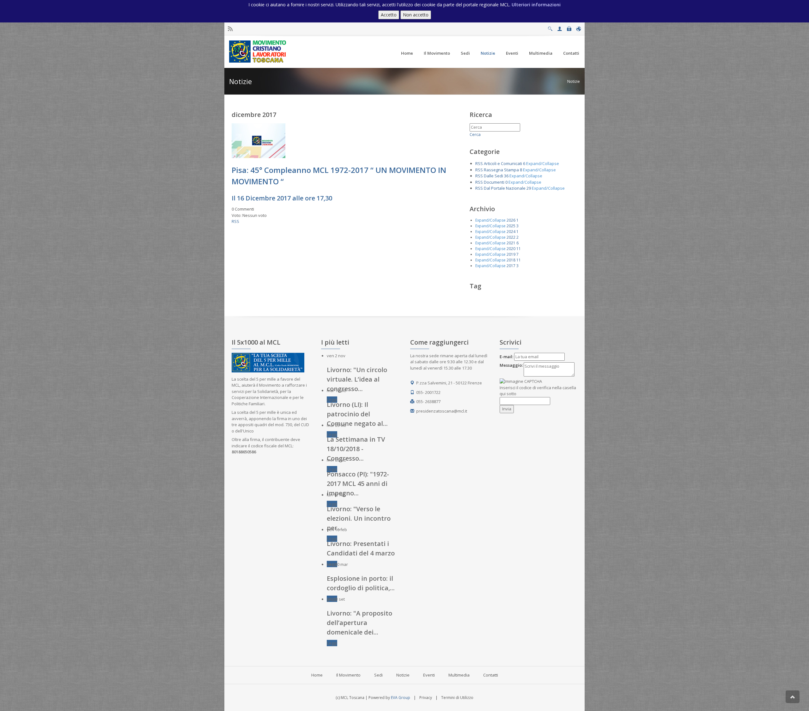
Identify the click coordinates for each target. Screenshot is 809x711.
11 (518, 248)
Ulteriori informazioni (536, 5)
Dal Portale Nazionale (505, 188)
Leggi (332, 399)
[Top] (793, 696)
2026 (511, 220)
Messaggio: (511, 365)
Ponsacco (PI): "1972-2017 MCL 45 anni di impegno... (358, 483)
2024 (511, 231)
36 (506, 176)
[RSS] (230, 29)
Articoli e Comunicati (503, 163)
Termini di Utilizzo (457, 697)
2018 (511, 260)
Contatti (490, 675)
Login (569, 27)
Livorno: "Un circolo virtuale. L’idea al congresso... (357, 379)
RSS (235, 221)
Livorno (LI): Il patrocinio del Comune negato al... (357, 414)
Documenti (494, 182)
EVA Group (400, 697)
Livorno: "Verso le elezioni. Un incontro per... (359, 518)
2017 (511, 265)
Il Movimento (348, 675)
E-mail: (506, 356)
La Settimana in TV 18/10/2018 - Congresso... (356, 449)
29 (528, 188)
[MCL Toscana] (258, 51)
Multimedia (459, 675)
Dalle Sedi (493, 176)
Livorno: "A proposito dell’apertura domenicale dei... (359, 622)
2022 (511, 237)
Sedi (378, 675)
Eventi (429, 675)
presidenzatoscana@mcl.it (441, 411)
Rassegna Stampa (501, 170)
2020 (511, 248)
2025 (511, 226)
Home (317, 675)
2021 (511, 243)
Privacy (425, 697)
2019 (511, 254)
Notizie (573, 81)
